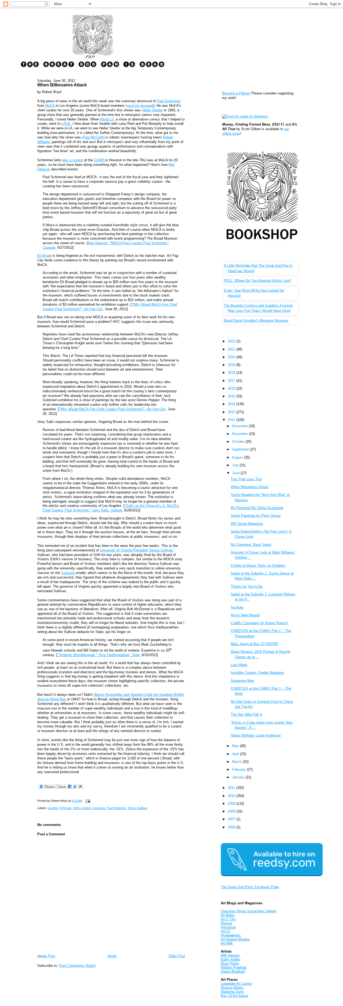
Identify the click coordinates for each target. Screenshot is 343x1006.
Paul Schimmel (168, 101)
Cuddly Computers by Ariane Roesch (259, 623)
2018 (232, 373)
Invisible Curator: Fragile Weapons (257, 673)
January (238, 777)
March (237, 762)
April (236, 754)
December (240, 426)
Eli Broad (44, 256)
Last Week (239, 665)
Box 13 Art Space (234, 996)
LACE (65, 124)
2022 (232, 341)
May (236, 746)
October (238, 442)
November (240, 434)
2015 (232, 396)
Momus (226, 923)
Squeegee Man (242, 681)
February (239, 769)
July (236, 465)
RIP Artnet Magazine (247, 524)
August (238, 457)
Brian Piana (230, 963)
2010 (232, 796)
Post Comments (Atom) (77, 966)
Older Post (177, 956)
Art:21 (225, 931)
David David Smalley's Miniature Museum (256, 321)
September (241, 449)
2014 (232, 404)
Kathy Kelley (231, 959)
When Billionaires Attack (62, 84)
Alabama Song (232, 992)
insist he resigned (139, 106)
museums (98, 808)
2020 (232, 357)
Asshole (237, 607)
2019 (232, 365)
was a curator (72, 160)
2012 (232, 420)
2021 (232, 349)
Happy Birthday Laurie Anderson (256, 735)
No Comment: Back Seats (251, 545)
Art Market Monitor (235, 939)
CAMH (99, 160)
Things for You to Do (247, 586)
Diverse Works (232, 988)
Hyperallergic (231, 935)
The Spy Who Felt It (246, 714)
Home (112, 956)
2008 (232, 811)
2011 (232, 788)
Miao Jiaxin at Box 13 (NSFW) (254, 644)
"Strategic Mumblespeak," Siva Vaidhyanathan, (98, 655)
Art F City (228, 919)
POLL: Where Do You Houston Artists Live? (257, 281)
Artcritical (228, 927)
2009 (232, 804)
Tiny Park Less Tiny (246, 479)
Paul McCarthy (94, 137)
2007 (232, 819)
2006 (232, 827)
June (236, 473)
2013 (232, 412)
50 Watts (228, 915)
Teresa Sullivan (137, 808)
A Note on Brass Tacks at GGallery (258, 566)
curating (52, 808)
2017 (232, 381)
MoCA (50, 106)
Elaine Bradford (233, 972)
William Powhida (233, 967)
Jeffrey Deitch (82, 808)
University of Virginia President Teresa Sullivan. (137, 550)
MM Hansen (230, 955)
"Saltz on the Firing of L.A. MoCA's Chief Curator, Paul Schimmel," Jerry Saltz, (111, 508)
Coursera (68, 573)
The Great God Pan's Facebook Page (250, 887)
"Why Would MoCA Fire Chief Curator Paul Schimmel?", (112, 409)
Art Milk (227, 943)
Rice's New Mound (245, 615)
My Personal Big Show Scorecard (257, 508)
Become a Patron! (236, 93)
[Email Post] (87, 800)
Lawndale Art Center (236, 984)
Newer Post (46, 956)
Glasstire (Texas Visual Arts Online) (248, 911)
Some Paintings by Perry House (256, 516)
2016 (232, 388)
